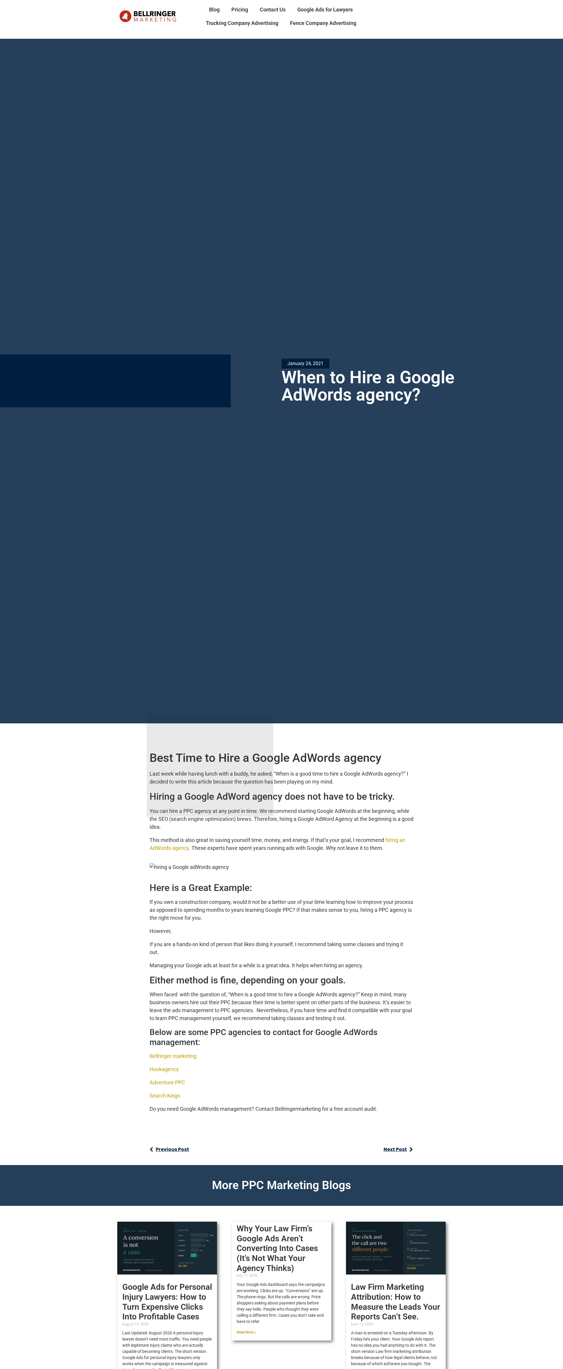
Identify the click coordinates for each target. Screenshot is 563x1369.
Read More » (246, 1332)
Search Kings (165, 1096)
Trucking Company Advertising (242, 23)
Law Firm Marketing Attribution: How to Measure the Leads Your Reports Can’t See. (395, 1301)
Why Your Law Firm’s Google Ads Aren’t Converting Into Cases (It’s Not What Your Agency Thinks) (277, 1248)
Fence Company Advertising (323, 23)
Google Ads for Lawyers (325, 9)
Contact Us (273, 9)
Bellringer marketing (174, 1056)
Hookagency (164, 1069)
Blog (214, 9)
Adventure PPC (167, 1082)
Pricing (239, 9)
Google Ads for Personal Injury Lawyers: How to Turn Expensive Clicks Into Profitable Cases (167, 1301)
